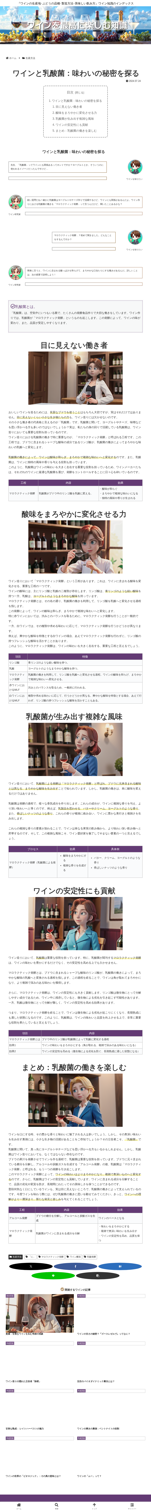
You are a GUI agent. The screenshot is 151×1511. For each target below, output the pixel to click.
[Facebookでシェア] (75, 1266)
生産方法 (17, 1257)
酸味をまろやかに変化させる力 (76, 112)
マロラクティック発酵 (52, 1257)
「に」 (32, 1257)
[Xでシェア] (31, 1266)
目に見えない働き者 (69, 106)
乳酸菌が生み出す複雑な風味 (75, 118)
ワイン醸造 (75, 1257)
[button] (98, 1275)
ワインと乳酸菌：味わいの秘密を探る (77, 100)
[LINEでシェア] (53, 1275)
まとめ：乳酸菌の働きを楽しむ (76, 130)
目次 (70, 92)
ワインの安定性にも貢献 (72, 124)
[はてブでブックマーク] (120, 1266)
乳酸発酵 (91, 1257)
